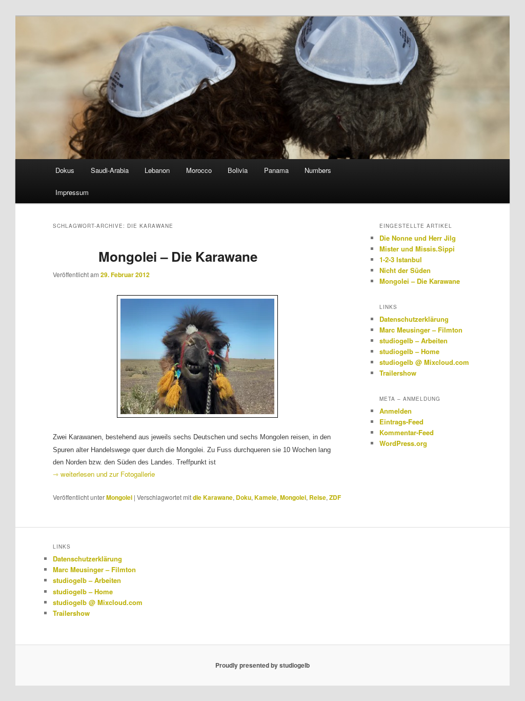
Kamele (265, 497)
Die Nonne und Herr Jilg (417, 238)
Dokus (64, 170)
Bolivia (238, 170)
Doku (243, 497)
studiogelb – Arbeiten (413, 340)
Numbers (318, 170)
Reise (317, 497)
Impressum (72, 192)
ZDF (335, 497)
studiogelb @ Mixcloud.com (424, 362)
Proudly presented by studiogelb (262, 665)
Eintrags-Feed (401, 421)
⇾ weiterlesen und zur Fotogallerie (104, 474)
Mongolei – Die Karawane (177, 256)
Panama (276, 170)
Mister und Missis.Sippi (417, 249)
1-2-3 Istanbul (400, 259)
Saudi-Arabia (110, 170)
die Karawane (213, 497)
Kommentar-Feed (406, 432)
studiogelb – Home (409, 351)
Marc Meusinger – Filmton (420, 330)
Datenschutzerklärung (414, 319)
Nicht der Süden (405, 270)
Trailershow (397, 373)
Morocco (199, 170)
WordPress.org (403, 443)
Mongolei (119, 497)
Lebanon (157, 170)
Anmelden (395, 411)
